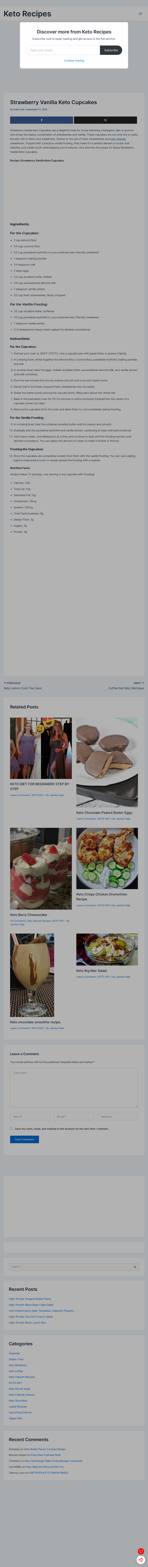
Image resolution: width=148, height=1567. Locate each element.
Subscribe (111, 50)
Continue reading (74, 60)
